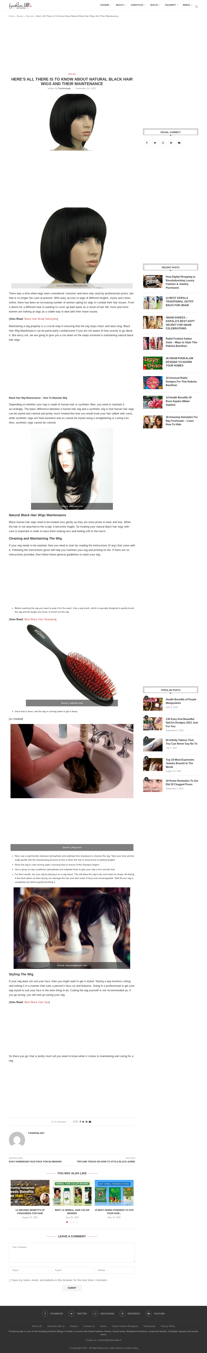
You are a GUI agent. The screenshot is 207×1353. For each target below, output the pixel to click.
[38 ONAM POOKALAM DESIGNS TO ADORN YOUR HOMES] (153, 363)
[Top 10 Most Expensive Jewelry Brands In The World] (153, 764)
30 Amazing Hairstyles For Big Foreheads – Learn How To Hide (182, 421)
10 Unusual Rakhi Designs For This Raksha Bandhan (181, 381)
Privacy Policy (168, 1326)
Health (154, 5)
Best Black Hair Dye (36, 1002)
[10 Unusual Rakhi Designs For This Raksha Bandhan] (153, 382)
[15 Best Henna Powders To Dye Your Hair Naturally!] (114, 1193)
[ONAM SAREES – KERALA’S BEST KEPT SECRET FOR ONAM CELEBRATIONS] (153, 322)
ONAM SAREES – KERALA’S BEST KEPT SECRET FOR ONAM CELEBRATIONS (180, 323)
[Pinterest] (171, 142)
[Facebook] (147, 142)
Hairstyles (137, 5)
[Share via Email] (90, 1121)
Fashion (104, 5)
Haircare (30, 16)
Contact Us (89, 1326)
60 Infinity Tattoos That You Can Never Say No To (181, 742)
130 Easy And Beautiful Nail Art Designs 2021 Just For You (182, 723)
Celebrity (170, 5)
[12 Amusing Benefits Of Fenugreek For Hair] (30, 1193)
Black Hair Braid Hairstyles (40, 318)
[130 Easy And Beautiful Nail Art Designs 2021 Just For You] (153, 723)
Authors (74, 1326)
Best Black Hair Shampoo (39, 619)
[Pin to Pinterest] (86, 1121)
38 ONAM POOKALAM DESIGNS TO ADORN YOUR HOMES (179, 362)
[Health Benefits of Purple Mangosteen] (153, 704)
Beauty (120, 5)
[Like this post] (76, 1121)
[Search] (196, 6)
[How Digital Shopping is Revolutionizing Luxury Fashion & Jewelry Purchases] (153, 281)
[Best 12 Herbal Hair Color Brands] (72, 1193)
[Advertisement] (68, 46)
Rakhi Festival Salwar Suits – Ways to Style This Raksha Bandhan (181, 342)
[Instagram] (163, 142)
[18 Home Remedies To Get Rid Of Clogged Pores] (153, 785)
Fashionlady (64, 88)
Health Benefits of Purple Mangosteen (181, 701)
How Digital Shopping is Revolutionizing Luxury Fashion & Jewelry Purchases (180, 282)
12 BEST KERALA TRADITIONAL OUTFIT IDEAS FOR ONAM (180, 302)
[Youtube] (179, 142)
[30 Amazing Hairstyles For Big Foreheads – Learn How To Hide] (153, 421)
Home (11, 16)
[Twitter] (155, 142)
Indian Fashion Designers (125, 1326)
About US (37, 1326)
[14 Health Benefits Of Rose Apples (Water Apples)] (153, 402)
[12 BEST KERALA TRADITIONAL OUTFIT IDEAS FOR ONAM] (153, 302)
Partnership (149, 1326)
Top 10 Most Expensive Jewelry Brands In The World (180, 763)
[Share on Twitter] (83, 1121)
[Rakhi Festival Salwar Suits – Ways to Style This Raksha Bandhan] (153, 343)
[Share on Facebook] (80, 1121)
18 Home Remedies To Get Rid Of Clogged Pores (182, 782)
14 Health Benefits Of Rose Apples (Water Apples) (178, 401)
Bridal (186, 5)
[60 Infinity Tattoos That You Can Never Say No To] (153, 744)
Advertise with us (56, 1326)
